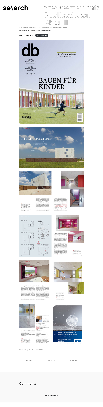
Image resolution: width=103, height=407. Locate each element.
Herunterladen (42, 35)
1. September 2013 (28, 27)
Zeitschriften (39, 349)
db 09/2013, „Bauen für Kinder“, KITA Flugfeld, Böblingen (34, 30)
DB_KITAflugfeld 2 (26, 35)
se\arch (15, 6)
